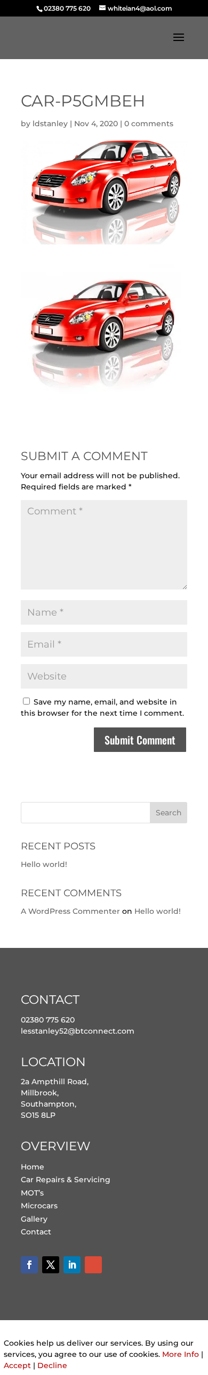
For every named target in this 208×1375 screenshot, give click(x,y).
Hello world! (44, 864)
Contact (36, 1232)
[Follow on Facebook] (29, 1264)
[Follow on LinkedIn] (72, 1264)
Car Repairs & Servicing (65, 1179)
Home (32, 1167)
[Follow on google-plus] (93, 1264)
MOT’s (32, 1193)
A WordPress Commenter (70, 911)
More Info (180, 1354)
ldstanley (50, 123)
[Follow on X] (50, 1264)
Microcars (39, 1205)
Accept (17, 1365)
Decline (52, 1365)
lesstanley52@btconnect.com (77, 1031)
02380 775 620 (48, 1020)
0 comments (148, 123)
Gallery (34, 1219)
